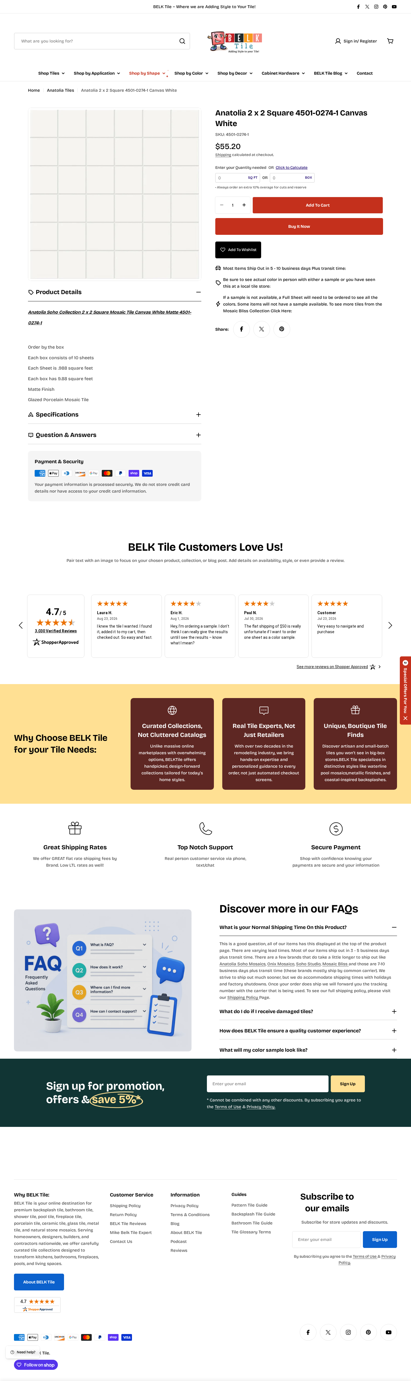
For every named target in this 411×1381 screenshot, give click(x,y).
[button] (405, 690)
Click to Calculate (292, 167)
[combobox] (102, 41)
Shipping (223, 154)
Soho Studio (308, 963)
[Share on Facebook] (241, 329)
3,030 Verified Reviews (56, 630)
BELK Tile (40, 1353)
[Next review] (390, 625)
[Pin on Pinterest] (281, 329)
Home (34, 90)
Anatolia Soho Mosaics (242, 963)
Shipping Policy (243, 997)
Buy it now (299, 226)
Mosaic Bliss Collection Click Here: (257, 310)
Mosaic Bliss (335, 963)
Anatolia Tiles (60, 90)
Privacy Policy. (261, 1106)
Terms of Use (228, 1106)
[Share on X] (261, 329)
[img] (55, 622)
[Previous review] (21, 625)
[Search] (182, 41)
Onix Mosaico (280, 963)
